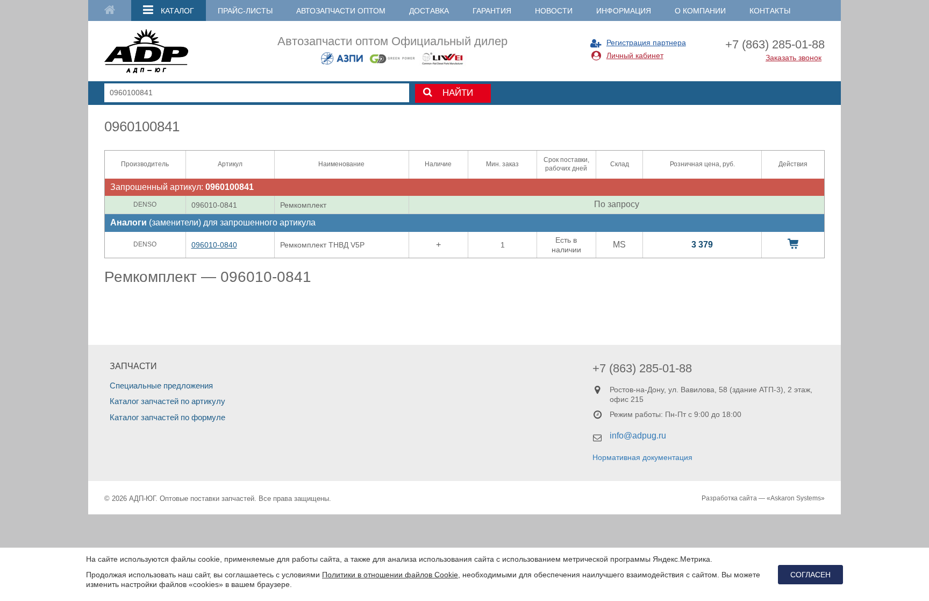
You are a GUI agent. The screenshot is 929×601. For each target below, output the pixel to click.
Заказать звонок (793, 57)
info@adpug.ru (638, 435)
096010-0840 (214, 245)
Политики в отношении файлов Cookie (390, 574)
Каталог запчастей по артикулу (167, 401)
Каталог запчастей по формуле (167, 417)
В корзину (793, 243)
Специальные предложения (161, 385)
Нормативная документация (642, 457)
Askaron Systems (795, 498)
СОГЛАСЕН (810, 574)
